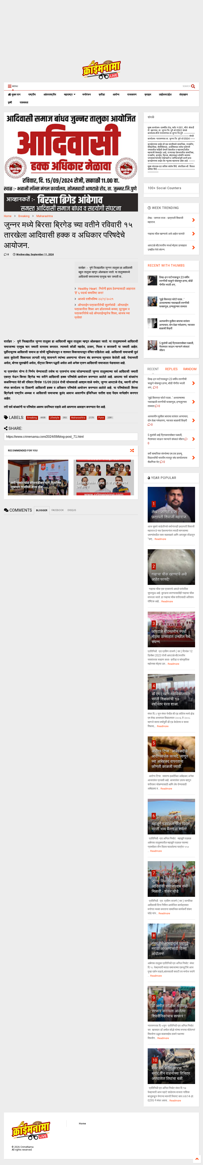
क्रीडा (102, 94)
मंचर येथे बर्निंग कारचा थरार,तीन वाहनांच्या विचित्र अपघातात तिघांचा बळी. (171, 1073)
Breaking (24, 216)
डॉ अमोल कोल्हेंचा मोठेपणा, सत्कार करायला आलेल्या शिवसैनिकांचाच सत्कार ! (170, 1010)
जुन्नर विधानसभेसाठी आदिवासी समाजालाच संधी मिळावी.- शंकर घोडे (170, 886)
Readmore (160, 539)
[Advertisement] (100, 27)
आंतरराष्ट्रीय (50, 94)
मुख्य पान (15, 94)
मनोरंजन (86, 94)
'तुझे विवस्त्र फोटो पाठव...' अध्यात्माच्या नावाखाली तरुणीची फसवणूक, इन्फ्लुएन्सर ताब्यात (174, 303)
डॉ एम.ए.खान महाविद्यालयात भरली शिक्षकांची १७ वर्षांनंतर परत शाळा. (171, 698)
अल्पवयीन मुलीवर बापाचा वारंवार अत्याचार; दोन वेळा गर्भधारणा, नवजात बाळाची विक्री (177, 324)
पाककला (24, 102)
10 (155, 1060)
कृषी (10, 102)
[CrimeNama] (101, 77)
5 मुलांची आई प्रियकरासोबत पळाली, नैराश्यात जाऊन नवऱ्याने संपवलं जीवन (176, 346)
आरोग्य (116, 94)
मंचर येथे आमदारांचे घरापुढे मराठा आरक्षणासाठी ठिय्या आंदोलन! (170, 948)
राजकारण (132, 94)
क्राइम (148, 94)
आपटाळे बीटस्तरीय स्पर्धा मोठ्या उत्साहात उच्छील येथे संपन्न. (171, 636)
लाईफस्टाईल (165, 94)
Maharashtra (44, 216)
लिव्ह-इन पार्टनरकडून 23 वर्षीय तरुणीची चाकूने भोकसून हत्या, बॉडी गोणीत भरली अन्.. (176, 281)
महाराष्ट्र (68, 94)
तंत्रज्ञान (183, 94)
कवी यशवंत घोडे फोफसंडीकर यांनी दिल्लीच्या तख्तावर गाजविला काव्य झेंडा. (36, 485)
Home (7, 216)
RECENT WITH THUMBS (166, 265)
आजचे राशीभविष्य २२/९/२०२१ (95, 299)
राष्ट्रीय (32, 94)
